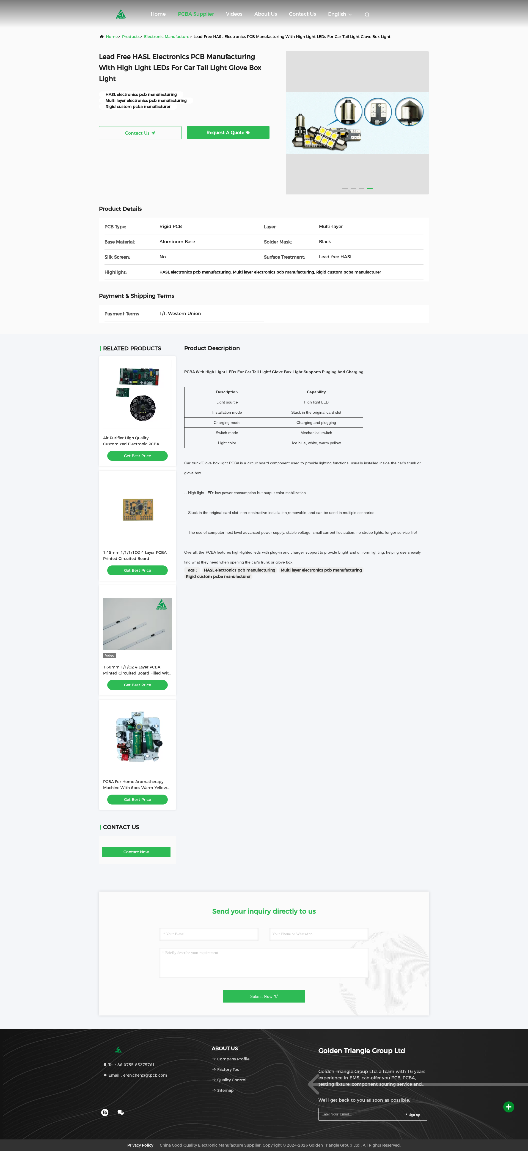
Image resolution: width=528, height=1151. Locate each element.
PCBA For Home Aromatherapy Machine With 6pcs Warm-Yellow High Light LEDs (135, 787)
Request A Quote (226, 132)
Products (131, 36)
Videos (234, 14)
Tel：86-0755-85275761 (131, 1064)
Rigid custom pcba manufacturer (218, 576)
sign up (414, 1114)
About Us (265, 14)
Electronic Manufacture (166, 36)
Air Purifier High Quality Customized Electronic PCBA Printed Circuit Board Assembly (133, 444)
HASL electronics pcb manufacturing (239, 570)
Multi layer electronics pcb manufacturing (321, 570)
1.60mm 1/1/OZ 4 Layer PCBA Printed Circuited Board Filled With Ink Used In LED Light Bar (137, 673)
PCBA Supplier (196, 14)
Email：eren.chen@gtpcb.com (137, 1075)
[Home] (121, 13)
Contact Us (302, 14)
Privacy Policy (140, 1145)
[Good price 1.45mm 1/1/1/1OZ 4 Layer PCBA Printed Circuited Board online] (137, 509)
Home (158, 14)
